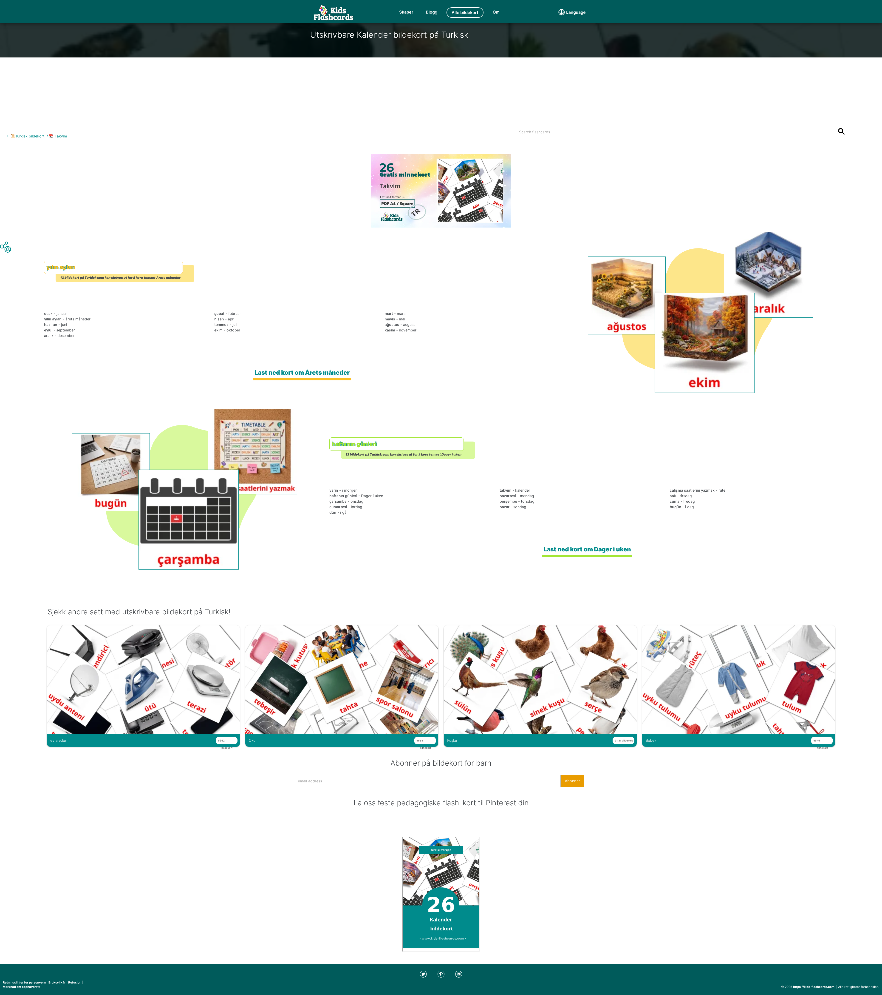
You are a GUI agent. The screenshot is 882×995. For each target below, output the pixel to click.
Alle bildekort (465, 12)
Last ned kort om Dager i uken (587, 549)
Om (496, 12)
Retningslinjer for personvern (24, 982)
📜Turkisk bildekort (28, 136)
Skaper (406, 12)
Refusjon (74, 982)
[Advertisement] (441, 89)
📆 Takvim (58, 136)
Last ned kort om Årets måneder (302, 372)
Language (567, 12)
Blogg (431, 12)
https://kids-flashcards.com (813, 987)
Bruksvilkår (56, 982)
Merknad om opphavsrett (21, 987)
